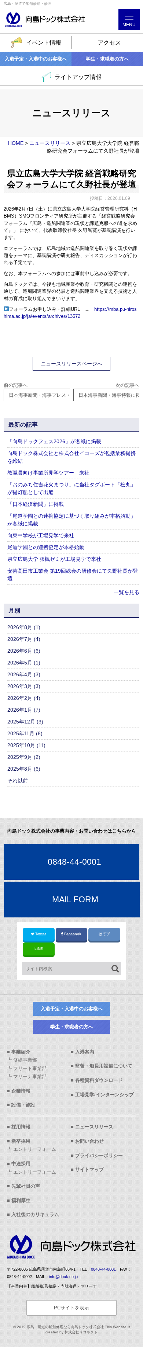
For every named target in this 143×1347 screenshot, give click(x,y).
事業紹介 (20, 1052)
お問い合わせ (89, 1141)
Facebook (72, 934)
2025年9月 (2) (23, 757)
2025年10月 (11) (26, 745)
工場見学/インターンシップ (104, 1094)
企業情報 (20, 1091)
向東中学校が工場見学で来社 (40, 535)
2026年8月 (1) (23, 627)
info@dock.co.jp (63, 1276)
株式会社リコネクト (81, 1332)
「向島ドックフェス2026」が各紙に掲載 (54, 441)
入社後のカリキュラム (35, 1214)
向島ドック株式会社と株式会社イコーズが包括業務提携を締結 (71, 457)
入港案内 (84, 1052)
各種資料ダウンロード (99, 1080)
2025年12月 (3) (25, 722)
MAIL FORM (75, 899)
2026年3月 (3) (23, 686)
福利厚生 (20, 1200)
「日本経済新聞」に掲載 (35, 504)
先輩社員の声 (25, 1186)
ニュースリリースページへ (71, 364)
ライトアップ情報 (78, 76)
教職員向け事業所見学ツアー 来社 (48, 473)
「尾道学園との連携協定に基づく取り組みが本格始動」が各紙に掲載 (71, 520)
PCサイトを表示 (71, 1307)
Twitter (40, 934)
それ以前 (17, 781)
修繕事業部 (25, 1060)
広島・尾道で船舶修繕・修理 (27, 3)
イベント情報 (43, 42)
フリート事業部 (30, 1068)
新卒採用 (20, 1141)
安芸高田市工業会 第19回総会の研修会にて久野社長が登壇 (72, 574)
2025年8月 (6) (23, 769)
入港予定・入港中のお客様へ (36, 59)
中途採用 (20, 1163)
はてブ (104, 934)
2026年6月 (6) (23, 651)
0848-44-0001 (74, 862)
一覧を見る (126, 592)
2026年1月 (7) (23, 710)
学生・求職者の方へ (107, 59)
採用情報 (20, 1126)
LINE (38, 949)
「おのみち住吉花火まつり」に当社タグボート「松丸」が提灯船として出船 (71, 488)
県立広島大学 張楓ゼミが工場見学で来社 (54, 559)
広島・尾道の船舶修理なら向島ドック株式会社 (65, 1327)
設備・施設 (23, 1105)
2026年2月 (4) (23, 698)
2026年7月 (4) (23, 639)
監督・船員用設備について (103, 1066)
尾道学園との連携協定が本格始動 (45, 547)
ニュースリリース (94, 1126)
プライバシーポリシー (99, 1155)
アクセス (109, 42)
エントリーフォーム (34, 1149)
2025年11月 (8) (25, 733)
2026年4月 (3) (23, 674)
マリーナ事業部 (30, 1076)
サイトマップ (89, 1169)
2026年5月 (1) (23, 663)
